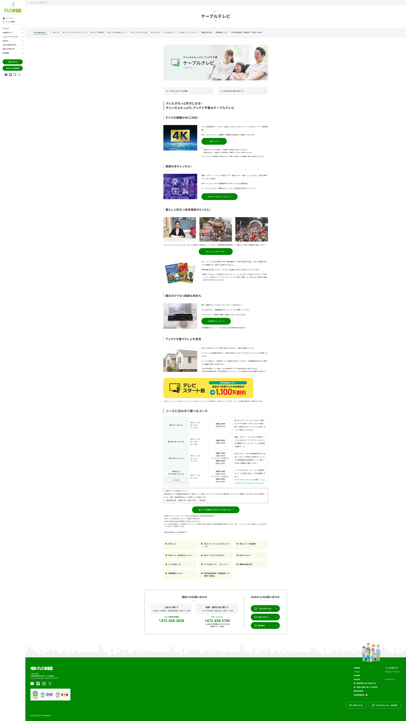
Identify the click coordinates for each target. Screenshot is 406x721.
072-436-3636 (39, 678)
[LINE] (10, 74)
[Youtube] (6, 74)
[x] (19, 74)
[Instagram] (15, 74)
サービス (6, 28)
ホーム (32, 3)
